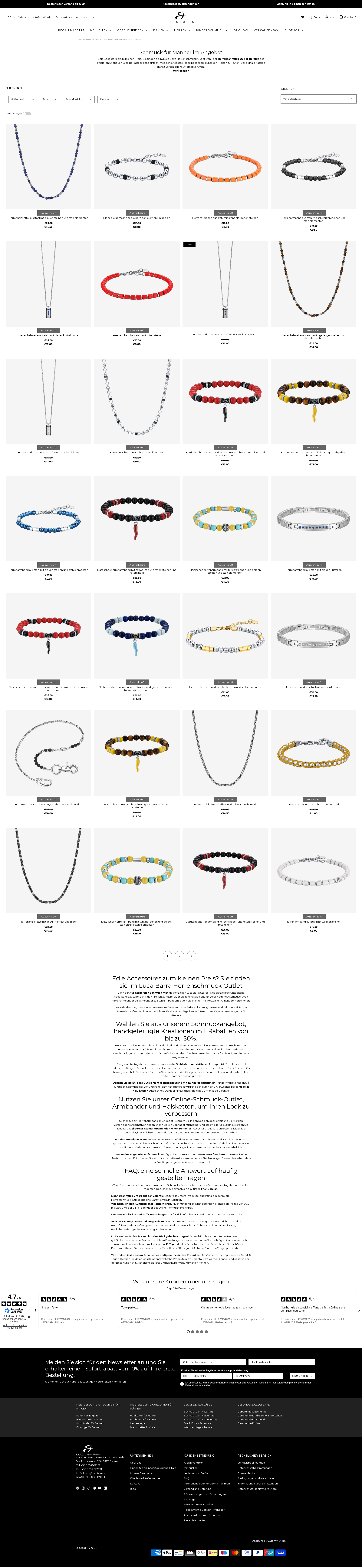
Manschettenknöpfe (142, 1427)
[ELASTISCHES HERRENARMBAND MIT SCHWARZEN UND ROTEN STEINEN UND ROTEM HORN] (137, 518)
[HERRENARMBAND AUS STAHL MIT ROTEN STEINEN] (137, 284)
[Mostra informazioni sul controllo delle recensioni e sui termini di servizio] (29, 1316)
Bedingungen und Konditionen (256, 1478)
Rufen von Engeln (87, 1415)
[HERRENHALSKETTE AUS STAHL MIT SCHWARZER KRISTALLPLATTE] (225, 284)
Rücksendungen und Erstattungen (205, 1494)
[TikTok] (88, 1487)
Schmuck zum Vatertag (198, 1411)
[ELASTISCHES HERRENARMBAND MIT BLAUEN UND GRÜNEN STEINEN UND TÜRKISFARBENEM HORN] (137, 636)
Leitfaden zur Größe (196, 1473)
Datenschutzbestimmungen (255, 1467)
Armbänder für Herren (143, 1419)
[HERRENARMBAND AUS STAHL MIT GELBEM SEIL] (313, 753)
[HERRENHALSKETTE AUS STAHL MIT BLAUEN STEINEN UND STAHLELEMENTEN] (48, 166)
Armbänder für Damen (90, 1423)
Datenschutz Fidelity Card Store (257, 1488)
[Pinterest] (94, 1487)
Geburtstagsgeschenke (252, 1411)
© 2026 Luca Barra (86, 1548)
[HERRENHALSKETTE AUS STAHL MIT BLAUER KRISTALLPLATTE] (48, 284)
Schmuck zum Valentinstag (200, 1419)
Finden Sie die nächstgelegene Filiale (153, 1467)
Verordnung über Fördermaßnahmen (207, 1483)
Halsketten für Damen (89, 1419)
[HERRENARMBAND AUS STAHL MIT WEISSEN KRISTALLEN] (313, 636)
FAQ (186, 1478)
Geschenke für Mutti (250, 1423)
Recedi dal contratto (196, 1520)
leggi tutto (299, 1310)
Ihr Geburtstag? (241, 1370)
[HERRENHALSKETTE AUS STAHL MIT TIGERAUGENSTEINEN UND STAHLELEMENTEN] (313, 284)
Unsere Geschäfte (141, 1473)
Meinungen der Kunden (198, 1504)
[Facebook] (77, 1487)
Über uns (87, 17)
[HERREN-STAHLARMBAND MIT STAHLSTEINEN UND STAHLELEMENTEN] (225, 636)
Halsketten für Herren (143, 1415)
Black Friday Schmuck (197, 1423)
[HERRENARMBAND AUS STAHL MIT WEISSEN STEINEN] (313, 870)
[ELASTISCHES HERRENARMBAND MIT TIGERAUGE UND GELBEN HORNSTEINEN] (313, 401)
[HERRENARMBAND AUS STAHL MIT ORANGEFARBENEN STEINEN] (225, 166)
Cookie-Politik (246, 1473)
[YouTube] (99, 1487)
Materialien (191, 1467)
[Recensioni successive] (359, 1310)
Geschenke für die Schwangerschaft (260, 1415)
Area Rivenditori (193, 1462)
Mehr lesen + (181, 70)
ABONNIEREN (302, 1376)
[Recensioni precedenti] (35, 1310)
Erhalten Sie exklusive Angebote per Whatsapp (206, 1370)
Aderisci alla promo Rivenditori (202, 1515)
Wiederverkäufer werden (36, 17)
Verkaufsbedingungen (251, 1462)
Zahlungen (190, 1499)
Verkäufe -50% (266, 30)
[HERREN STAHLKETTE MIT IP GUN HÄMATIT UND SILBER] (48, 870)
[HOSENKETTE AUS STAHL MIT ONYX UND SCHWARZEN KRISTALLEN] (48, 753)
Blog (133, 1488)
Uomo (99, 39)
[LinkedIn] (105, 1487)
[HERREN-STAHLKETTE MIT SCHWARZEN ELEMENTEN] (137, 401)
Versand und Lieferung (197, 1488)
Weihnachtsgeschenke (198, 1427)
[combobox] (186, 1376)
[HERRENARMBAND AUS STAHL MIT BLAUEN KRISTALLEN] (313, 518)
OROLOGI (240, 30)
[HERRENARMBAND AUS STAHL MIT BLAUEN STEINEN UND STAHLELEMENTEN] (48, 518)
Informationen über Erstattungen (258, 1483)
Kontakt (135, 1483)
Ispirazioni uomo (112, 39)
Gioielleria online (86, 39)
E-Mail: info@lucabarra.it (91, 1472)
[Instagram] (83, 1487)
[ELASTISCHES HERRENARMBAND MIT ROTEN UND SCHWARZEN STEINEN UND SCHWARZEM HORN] (225, 401)
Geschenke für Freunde (252, 1419)
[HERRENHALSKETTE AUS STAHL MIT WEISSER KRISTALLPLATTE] (48, 401)
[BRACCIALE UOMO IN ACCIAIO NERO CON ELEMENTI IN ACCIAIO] (137, 166)
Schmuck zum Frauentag (199, 1415)
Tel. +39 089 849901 (88, 1465)
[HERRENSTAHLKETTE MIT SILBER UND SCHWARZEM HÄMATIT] (225, 753)
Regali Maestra (71, 30)
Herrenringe (137, 1423)
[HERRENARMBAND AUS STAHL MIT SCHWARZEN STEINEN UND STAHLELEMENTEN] (313, 166)
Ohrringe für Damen (88, 1427)
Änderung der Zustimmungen (269, 1540)
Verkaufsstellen (67, 17)
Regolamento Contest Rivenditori (204, 1509)
